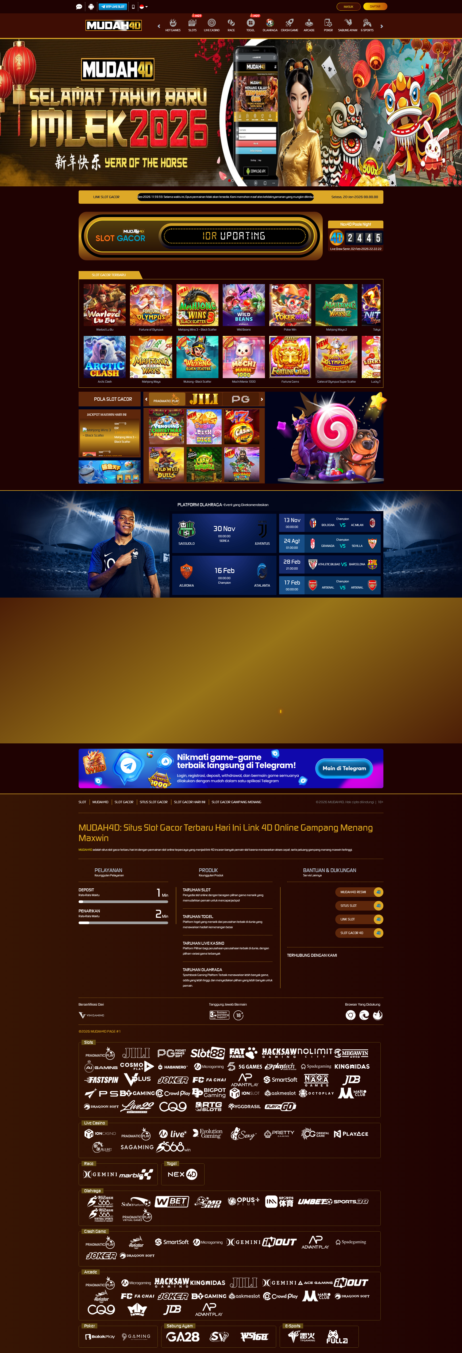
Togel (251, 30)
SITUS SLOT (349, 906)
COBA (169, 421)
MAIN (108, 305)
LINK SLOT (348, 919)
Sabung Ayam (347, 30)
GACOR (131, 238)
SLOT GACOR (124, 802)
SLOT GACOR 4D (352, 933)
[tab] (167, 399)
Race (231, 30)
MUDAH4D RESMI (353, 892)
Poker (328, 30)
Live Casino (212, 30)
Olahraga (270, 30)
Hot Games (172, 30)
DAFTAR (440, 686)
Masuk (348, 7)
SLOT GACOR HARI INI (189, 802)
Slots (192, 30)
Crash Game (289, 30)
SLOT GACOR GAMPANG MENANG (236, 802)
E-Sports (367, 30)
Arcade (309, 30)
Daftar (375, 6)
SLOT (82, 802)
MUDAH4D (100, 802)
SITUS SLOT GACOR (154, 802)
